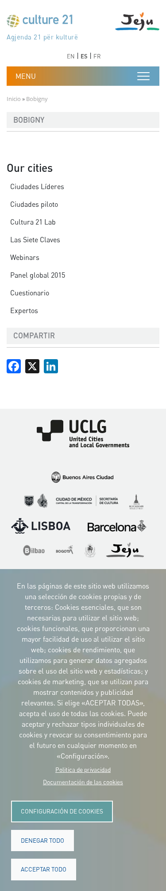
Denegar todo (42, 840)
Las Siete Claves (35, 239)
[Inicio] (43, 22)
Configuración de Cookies (62, 811)
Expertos (24, 310)
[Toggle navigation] (143, 76)
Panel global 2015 (37, 275)
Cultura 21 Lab (33, 221)
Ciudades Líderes (37, 186)
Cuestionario (29, 292)
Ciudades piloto (34, 204)
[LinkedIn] (51, 365)
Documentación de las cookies (83, 782)
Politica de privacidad (83, 769)
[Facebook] (14, 365)
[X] (32, 365)
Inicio (14, 99)
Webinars (24, 257)
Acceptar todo (43, 869)
